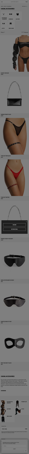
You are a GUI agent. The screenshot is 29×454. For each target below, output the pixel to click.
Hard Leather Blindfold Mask (7, 280)
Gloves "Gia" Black (5, 73)
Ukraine (14, 224)
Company (3, 439)
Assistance (3, 441)
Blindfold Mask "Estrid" (6, 321)
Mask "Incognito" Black (6, 363)
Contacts (3, 443)
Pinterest (3, 449)
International (14, 229)
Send (26, 429)
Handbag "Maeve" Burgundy (7, 238)
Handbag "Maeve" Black (6, 114)
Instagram (3, 446)
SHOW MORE (3, 390)
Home (2, 6)
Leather (4, 6)
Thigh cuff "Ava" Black (5, 155)
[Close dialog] (26, 440)
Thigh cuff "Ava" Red (5, 197)
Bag (27, 1)
